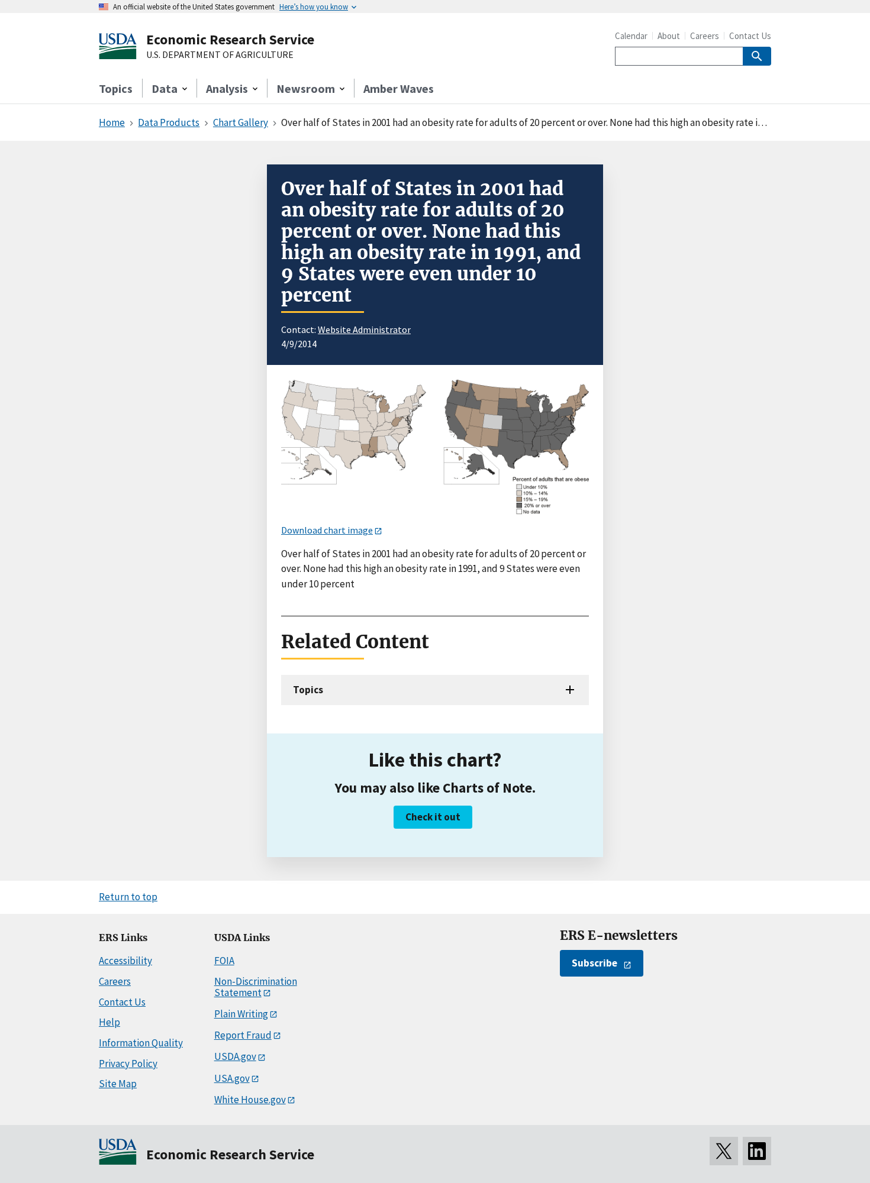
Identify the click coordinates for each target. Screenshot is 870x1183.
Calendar (631, 36)
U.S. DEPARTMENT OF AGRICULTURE (220, 55)
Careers (704, 36)
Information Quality (141, 1042)
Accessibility (125, 960)
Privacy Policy (128, 1063)
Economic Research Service (230, 39)
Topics (116, 88)
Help (109, 1022)
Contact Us (750, 36)
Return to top (128, 896)
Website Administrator (364, 329)
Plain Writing (241, 1013)
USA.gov (232, 1078)
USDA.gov (235, 1056)
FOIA (224, 960)
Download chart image (327, 530)
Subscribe (594, 962)
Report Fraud (243, 1035)
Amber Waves (398, 88)
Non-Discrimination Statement (255, 987)
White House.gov (250, 1099)
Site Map (118, 1083)
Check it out (432, 816)
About (669, 36)
